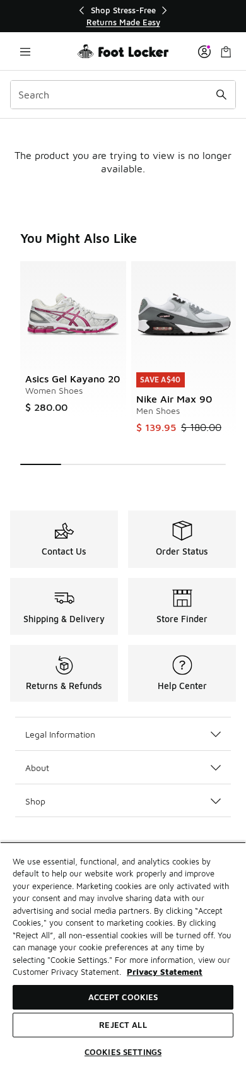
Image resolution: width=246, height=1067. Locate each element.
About (37, 767)
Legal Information (60, 734)
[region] (123, 16)
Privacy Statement (164, 972)
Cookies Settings (123, 1052)
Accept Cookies (123, 997)
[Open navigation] (25, 51)
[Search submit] (221, 95)
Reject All (122, 1025)
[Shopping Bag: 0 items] (226, 51)
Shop (35, 801)
